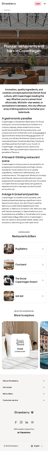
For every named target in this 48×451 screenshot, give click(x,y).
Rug (16, 217)
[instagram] (21, 422)
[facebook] (15, 422)
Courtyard (39, 133)
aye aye (32, 135)
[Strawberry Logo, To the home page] (9, 4)
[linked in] (26, 422)
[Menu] (44, 3)
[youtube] (32, 422)
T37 (3, 135)
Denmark (6, 10)
